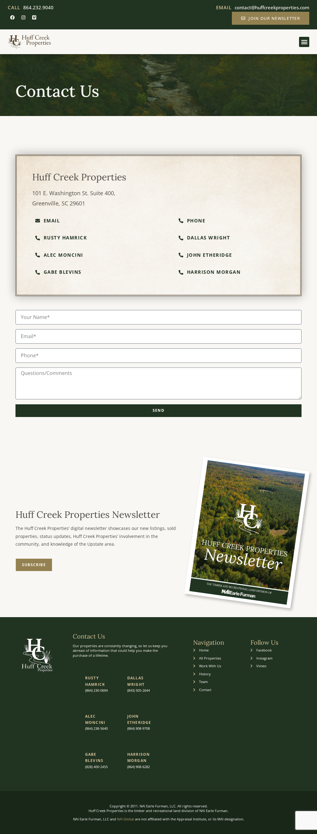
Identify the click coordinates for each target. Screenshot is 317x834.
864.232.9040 (38, 7)
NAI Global (125, 819)
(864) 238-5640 (96, 728)
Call (14, 7)
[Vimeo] (34, 17)
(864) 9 (132, 766)
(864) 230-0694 (96, 690)
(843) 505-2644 (138, 690)
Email (224, 7)
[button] (304, 42)
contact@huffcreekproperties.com (272, 7)
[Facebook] (12, 17)
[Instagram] (23, 17)
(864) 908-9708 (138, 728)
